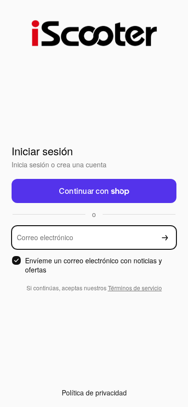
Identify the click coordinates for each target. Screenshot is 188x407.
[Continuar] (165, 237)
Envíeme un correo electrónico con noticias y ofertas (93, 265)
